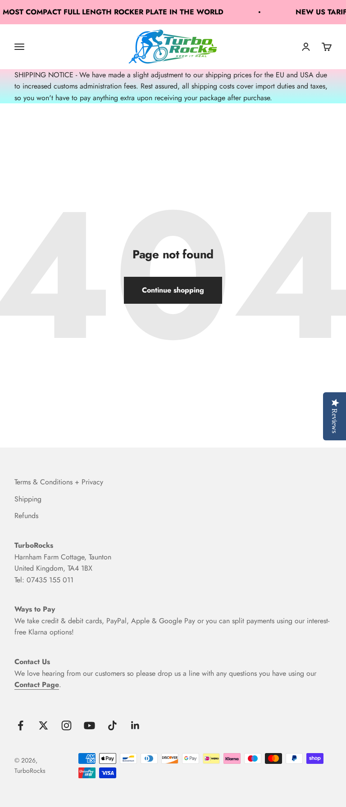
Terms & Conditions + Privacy (58, 482)
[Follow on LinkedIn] (135, 725)
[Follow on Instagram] (66, 725)
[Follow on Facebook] (20, 725)
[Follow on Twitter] (43, 725)
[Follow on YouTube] (89, 725)
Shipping (27, 499)
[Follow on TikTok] (112, 725)
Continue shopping (173, 290)
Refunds (26, 515)
